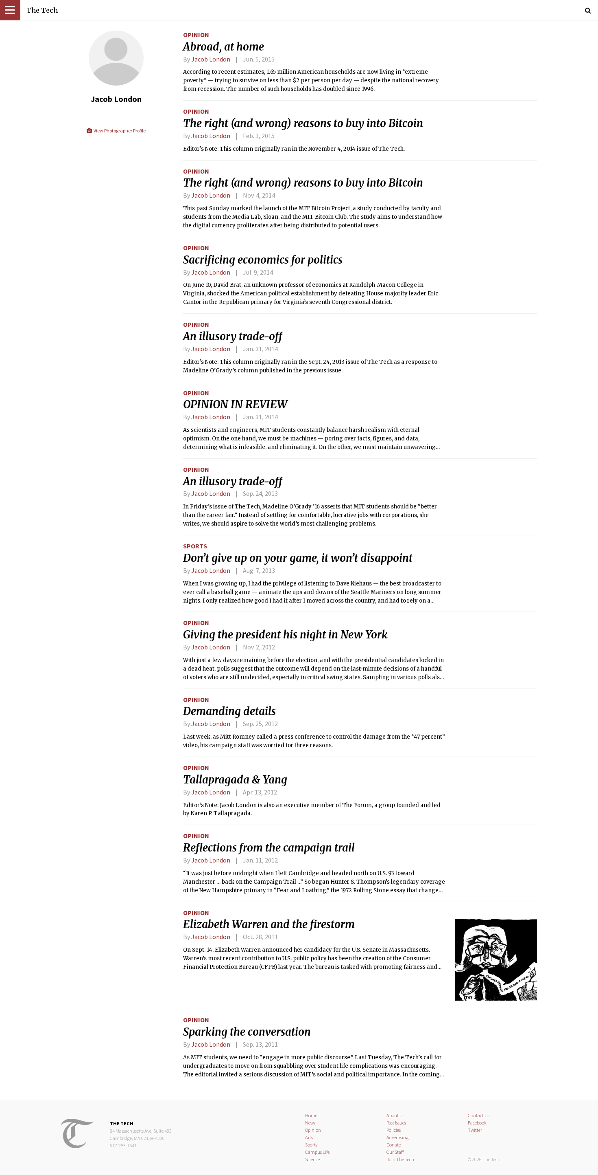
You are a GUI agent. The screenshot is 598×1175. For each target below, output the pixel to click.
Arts (309, 1137)
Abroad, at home (223, 46)
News (310, 1123)
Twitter (475, 1130)
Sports (195, 546)
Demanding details (229, 711)
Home (311, 1115)
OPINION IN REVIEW (235, 404)
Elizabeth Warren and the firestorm (269, 924)
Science (312, 1159)
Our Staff (395, 1152)
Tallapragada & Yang (235, 779)
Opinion (196, 35)
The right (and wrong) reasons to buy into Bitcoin (303, 123)
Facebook (477, 1123)
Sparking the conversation (247, 1032)
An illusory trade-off (232, 336)
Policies (393, 1130)
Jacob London (210, 59)
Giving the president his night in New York (285, 634)
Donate (393, 1145)
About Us (395, 1115)
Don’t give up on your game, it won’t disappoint (297, 558)
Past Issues (396, 1123)
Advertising (397, 1137)
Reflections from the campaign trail (269, 847)
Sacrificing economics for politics (263, 259)
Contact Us (478, 1115)
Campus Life (317, 1152)
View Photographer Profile (119, 131)
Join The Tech (400, 1159)
